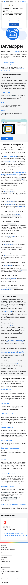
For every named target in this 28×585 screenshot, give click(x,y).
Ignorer (14, 19)
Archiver (3, 559)
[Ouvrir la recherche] (15, 1)
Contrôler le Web (8, 64)
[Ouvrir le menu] (2, 1)
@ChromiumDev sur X (5, 567)
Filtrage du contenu (7, 413)
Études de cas (4, 557)
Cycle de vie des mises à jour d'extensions (13, 504)
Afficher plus (7, 138)
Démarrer (14, 24)
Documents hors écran (8, 474)
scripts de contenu (7, 311)
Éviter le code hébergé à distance (11, 448)
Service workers (6, 389)
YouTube (2, 569)
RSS (2, 573)
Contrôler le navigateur (9, 62)
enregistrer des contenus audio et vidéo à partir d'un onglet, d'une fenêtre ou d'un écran (13, 352)
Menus (3, 110)
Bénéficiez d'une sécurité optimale (13, 533)
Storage (3, 459)
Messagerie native (6, 440)
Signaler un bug (4, 547)
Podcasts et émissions (5, 561)
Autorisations (5, 403)
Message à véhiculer (7, 428)
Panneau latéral (5, 93)
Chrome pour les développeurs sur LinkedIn (10, 571)
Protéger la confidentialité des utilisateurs (15, 535)
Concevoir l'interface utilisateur (11, 60)
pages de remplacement (9, 161)
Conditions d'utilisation (5, 578)
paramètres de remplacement (10, 156)
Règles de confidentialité (17, 578)
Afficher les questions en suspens (8, 549)
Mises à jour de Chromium (6, 555)
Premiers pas (16, 51)
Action (3, 102)
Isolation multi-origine (7, 486)
